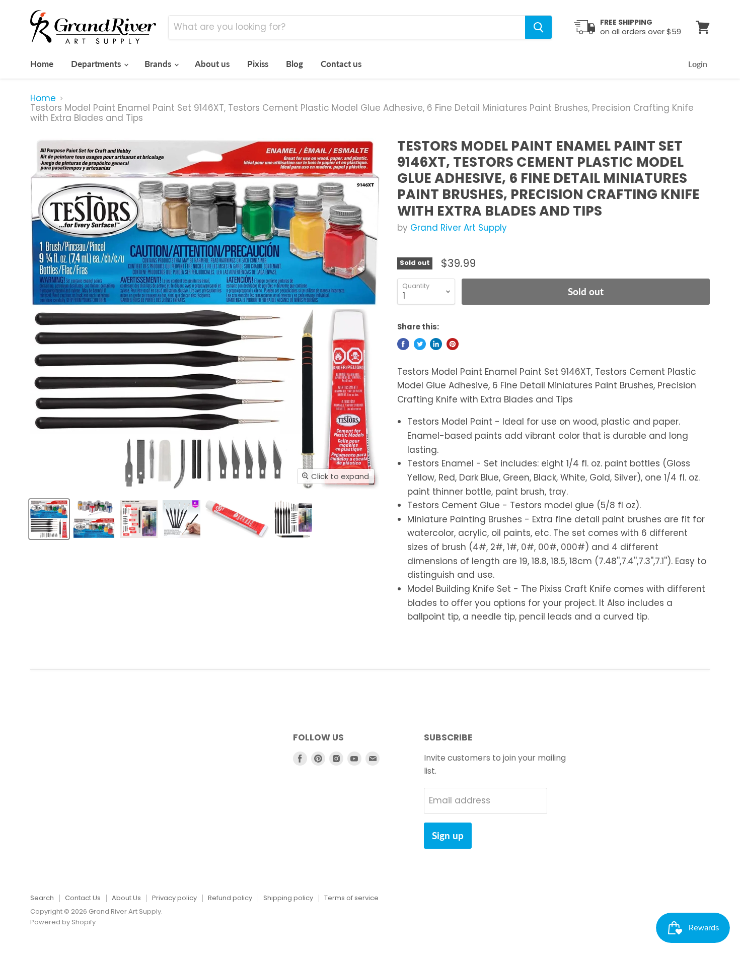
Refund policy (230, 898)
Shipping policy (288, 898)
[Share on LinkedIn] (436, 344)
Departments (97, 63)
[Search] (538, 27)
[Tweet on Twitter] (420, 344)
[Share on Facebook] (403, 344)
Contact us (341, 63)
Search (42, 898)
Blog (294, 63)
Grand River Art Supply (458, 228)
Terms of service (351, 898)
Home (41, 63)
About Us (126, 898)
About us (212, 63)
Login (697, 64)
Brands (158, 63)
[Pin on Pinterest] (453, 344)
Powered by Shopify (63, 922)
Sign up (448, 835)
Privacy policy (174, 898)
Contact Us (83, 898)
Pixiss (257, 63)
